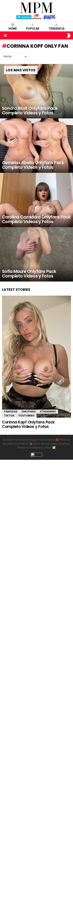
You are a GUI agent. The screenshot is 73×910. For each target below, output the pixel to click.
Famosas (10, 411)
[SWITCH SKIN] (68, 35)
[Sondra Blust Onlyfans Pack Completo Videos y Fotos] (36, 91)
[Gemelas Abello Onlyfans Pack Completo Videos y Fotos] (36, 145)
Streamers (48, 411)
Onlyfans (28, 411)
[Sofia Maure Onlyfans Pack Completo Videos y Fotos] (36, 254)
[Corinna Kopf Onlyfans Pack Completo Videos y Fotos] (36, 357)
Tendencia (56, 28)
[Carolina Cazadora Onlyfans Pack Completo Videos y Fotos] (36, 200)
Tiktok (9, 415)
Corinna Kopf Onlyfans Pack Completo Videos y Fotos (28, 424)
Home (13, 28)
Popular (32, 28)
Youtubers (26, 415)
